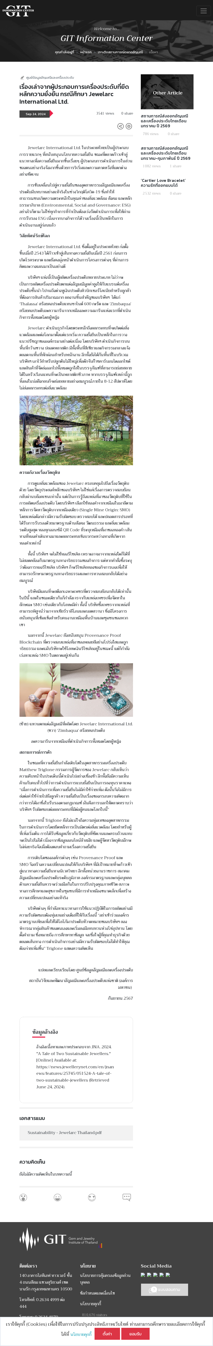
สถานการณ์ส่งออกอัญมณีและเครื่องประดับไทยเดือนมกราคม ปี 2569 (164, 121)
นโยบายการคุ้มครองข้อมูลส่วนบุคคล (105, 1279)
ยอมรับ (135, 1334)
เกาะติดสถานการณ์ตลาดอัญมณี (120, 52)
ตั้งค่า (107, 1334)
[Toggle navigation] (203, 11)
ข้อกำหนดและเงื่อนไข (97, 1293)
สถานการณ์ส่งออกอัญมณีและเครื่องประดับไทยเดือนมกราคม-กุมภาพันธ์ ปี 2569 (165, 153)
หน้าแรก (86, 52)
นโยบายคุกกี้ (82, 1334)
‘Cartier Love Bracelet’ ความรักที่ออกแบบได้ (163, 182)
